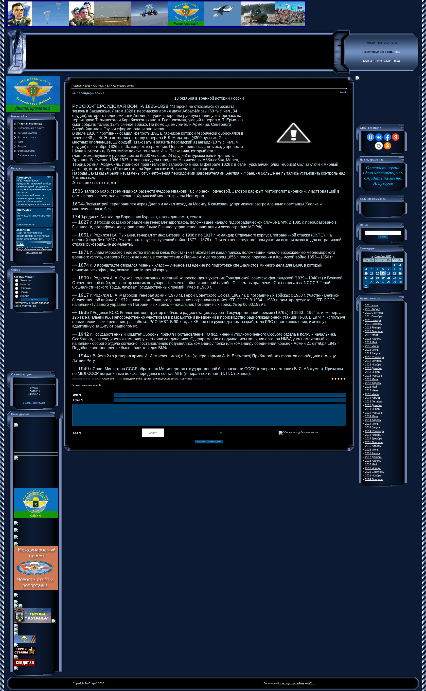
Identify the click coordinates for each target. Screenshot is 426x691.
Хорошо (25, 284)
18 (371, 277)
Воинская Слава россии (165, 379)
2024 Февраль (374, 479)
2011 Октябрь (373, 316)
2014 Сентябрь (374, 431)
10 (366, 273)
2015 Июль (372, 449)
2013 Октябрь (373, 401)
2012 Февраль (374, 331)
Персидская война (132, 379)
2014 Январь (373, 408)
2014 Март (371, 416)
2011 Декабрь (373, 323)
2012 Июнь (372, 346)
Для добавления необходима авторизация (34, 251)
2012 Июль (372, 349)
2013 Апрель (373, 383)
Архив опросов (40, 302)
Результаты (21, 302)
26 (377, 281)
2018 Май (371, 464)
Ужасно (24, 295)
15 (394, 273)
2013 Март (371, 379)
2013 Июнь (372, 390)
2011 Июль (371, 305)
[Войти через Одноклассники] (387, 145)
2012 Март (371, 334)
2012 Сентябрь (374, 357)
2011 (87, 85)
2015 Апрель (373, 445)
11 (371, 273)
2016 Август (372, 453)
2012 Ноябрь (373, 364)
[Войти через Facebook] (387, 137)
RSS (397, 51)
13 (108, 85)
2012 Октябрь (373, 360)
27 (383, 281)
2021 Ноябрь (373, 475)
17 (366, 277)
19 (377, 277)
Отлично (25, 280)
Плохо (24, 292)
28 (388, 281)
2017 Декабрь (373, 456)
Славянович (108, 379)
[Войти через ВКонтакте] (379, 137)
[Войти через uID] (370, 137)
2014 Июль (372, 423)
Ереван (147, 379)
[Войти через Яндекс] (395, 137)
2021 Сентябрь (374, 471)
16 (400, 273)
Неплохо (25, 288)
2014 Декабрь (373, 438)
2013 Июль (372, 394)
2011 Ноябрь (373, 320)
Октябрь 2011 (382, 256)
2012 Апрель (373, 338)
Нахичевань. (186, 379)
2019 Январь (373, 468)
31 (366, 286)
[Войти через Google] (379, 146)
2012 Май (371, 342)
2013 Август (372, 397)
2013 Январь (373, 371)
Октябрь (98, 85)
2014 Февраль (374, 412)
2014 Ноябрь (373, 434)
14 (388, 273)
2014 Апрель (373, 419)
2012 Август (372, 353)
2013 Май (371, 386)
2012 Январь (373, 327)
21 (388, 277)
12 (377, 273)
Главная (368, 60)
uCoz (311, 683)
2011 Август (372, 309)
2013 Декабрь (373, 405)
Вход (396, 60)
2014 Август (372, 427)
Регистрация (383, 60)
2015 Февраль (374, 442)
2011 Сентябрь (374, 312)
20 (383, 277)
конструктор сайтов (292, 683)
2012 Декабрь (373, 368)
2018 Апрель (373, 460)
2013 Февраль (374, 375)
